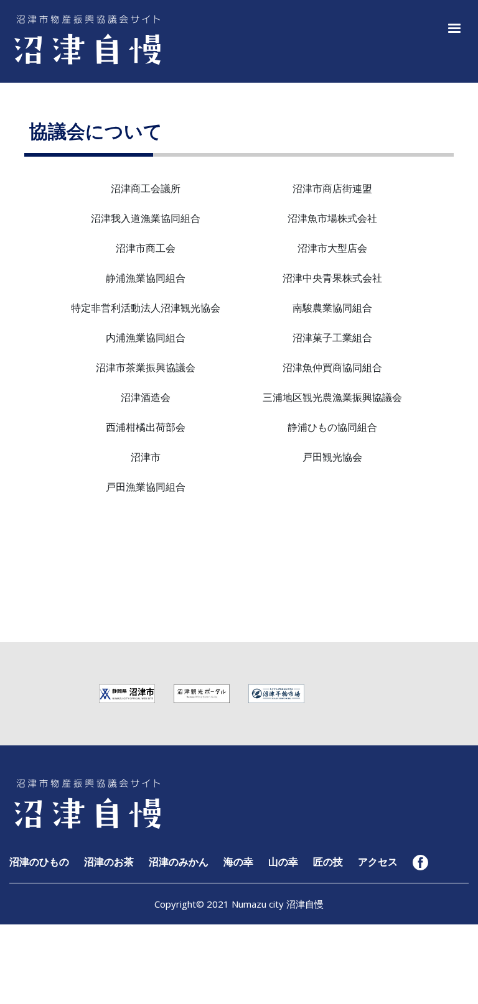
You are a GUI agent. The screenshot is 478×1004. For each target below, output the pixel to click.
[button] (451, 27)
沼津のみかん (179, 862)
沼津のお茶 (109, 862)
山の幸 (283, 862)
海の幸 (238, 862)
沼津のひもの (39, 862)
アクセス (378, 862)
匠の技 (328, 862)
